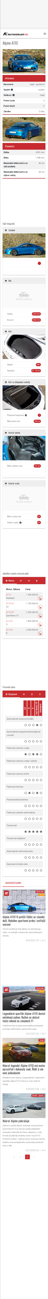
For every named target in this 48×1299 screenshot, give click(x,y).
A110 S (9, 621)
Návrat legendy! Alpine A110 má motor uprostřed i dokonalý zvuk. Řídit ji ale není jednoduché (24, 1069)
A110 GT (10, 603)
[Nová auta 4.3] (24, 901)
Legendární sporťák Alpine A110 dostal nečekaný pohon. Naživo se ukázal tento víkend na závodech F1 (24, 1017)
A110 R (9, 630)
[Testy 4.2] (24, 1050)
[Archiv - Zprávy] (24, 1105)
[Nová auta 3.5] (24, 998)
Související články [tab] (13, 882)
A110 (8, 594)
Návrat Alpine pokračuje (16, 1120)
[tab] (10, 580)
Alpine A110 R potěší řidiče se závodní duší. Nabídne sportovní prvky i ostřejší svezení (24, 920)
